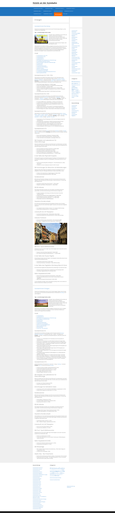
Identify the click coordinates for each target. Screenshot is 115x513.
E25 (77, 89)
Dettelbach (41, 79)
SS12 (61, 474)
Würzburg (36, 79)
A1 (72, 82)
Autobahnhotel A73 (40, 59)
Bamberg (57, 130)
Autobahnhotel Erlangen (42, 288)
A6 (79, 81)
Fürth (37, 131)
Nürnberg (62, 292)
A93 (77, 85)
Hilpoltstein (37, 116)
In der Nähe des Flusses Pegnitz (42, 70)
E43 (75, 91)
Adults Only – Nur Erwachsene (42, 328)
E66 (79, 92)
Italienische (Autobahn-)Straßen (55, 477)
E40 (50, 473)
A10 (77, 83)
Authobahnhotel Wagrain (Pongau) (39, 501)
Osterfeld (46, 114)
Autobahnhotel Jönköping (37, 476)
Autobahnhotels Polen (76, 57)
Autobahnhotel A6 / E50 (41, 56)
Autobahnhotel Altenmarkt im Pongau (39, 499)
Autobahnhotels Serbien (76, 62)
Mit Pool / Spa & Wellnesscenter (42, 69)
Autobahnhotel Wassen (37, 484)
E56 (74, 92)
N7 (56, 474)
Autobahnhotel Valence (37, 489)
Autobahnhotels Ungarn (76, 72)
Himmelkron (37, 115)
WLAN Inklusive (39, 64)
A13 (72, 85)
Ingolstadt (48, 116)
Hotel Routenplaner (58, 14)
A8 (73, 83)
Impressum (69, 487)
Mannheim (58, 97)
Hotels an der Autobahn (45, 3)
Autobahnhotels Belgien (49, 8)
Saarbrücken (46, 97)
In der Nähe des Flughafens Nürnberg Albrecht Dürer (46, 71)
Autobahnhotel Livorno (37, 495)
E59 (75, 92)
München (52, 116)
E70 (72, 93)
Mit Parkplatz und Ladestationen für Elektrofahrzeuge (46, 60)
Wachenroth (59, 79)
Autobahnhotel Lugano (37, 491)
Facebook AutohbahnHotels (55, 479)
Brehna (39, 114)
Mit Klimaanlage (40, 327)
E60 (77, 92)
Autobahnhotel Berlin (36, 503)
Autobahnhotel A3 (40, 315)
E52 (72, 92)
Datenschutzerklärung (71, 486)
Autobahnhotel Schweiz (37, 13)
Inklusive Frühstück (40, 68)
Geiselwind (54, 79)
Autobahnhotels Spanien (76, 68)
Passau (52, 80)
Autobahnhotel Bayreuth (37, 504)
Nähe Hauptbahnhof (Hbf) (41, 72)
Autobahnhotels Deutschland (38, 8)
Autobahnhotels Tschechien (48, 13)
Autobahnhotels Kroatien (47, 11)
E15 (76, 89)
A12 (79, 83)
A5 (78, 81)
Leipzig (42, 114)
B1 (79, 85)
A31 (76, 85)
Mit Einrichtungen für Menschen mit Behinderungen (46, 62)
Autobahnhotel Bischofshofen (38, 505)
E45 (77, 91)
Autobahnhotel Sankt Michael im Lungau (40, 474)
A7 (72, 83)
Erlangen (63, 79)
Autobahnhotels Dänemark (59, 8)
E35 (73, 91)
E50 (78, 91)
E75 (73, 93)
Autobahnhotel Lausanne (37, 492)
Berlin (61, 113)
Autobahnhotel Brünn (37, 486)
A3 (75, 81)
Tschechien (42, 99)
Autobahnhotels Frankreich (70, 8)
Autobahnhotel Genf (36, 493)
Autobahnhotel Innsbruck (37, 469)
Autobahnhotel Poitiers (37, 508)
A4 (77, 81)
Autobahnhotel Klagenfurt (37, 473)
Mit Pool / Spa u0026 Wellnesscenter (43, 324)
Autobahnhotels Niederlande (58, 11)
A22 (74, 85)
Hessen (77, 93)
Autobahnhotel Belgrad (37, 478)
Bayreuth (42, 115)
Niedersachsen (59, 474)
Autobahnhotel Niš (36, 477)
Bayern (73, 89)
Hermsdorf (55, 114)
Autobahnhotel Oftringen (37, 488)
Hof (61, 114)
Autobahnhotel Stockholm (37, 471)
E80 (75, 93)
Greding (41, 116)
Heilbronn (41, 98)
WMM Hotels (56, 475)
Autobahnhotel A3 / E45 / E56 (42, 55)
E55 (73, 92)
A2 (74, 82)
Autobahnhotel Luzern (37, 485)
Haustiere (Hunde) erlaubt (41, 65)
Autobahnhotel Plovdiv (37, 482)
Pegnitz (45, 115)
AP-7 (78, 85)
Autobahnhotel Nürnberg (42, 26)
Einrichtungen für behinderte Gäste (43, 319)
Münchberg (65, 114)
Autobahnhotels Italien (37, 11)
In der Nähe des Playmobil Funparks (43, 61)
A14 (73, 85)
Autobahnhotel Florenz (37, 481)
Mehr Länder (65, 13)
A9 (75, 83)
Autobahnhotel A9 (40, 57)
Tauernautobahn (74, 96)
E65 (78, 92)
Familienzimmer (40, 63)
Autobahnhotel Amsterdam (38, 467)
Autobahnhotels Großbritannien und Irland (75, 43)
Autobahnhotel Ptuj (75, 110)
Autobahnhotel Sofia (36, 480)
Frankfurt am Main (60, 78)
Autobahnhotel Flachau (37, 500)
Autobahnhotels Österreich (68, 11)
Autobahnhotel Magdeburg (38, 507)
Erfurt (47, 130)
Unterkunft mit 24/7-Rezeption (42, 67)
